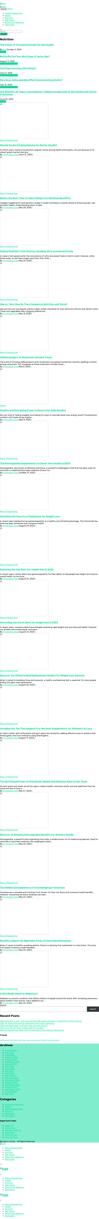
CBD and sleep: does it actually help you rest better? (24, 1026)
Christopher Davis (11, 154)
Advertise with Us (13, 1130)
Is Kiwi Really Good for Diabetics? (19, 993)
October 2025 (11, 1059)
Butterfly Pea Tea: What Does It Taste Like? (25, 56)
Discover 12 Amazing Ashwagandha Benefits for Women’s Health (37, 834)
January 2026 (11, 1057)
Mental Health (4, 1040)
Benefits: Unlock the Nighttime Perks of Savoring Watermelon (35, 940)
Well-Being (10, 20)
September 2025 (12, 1062)
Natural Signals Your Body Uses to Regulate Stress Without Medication (32, 1030)
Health (8, 15)
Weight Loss (17, 1040)
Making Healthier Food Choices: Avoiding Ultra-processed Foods (36, 251)
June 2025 (10, 1069)
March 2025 (10, 1076)
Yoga (28, 1040)
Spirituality (10, 25)
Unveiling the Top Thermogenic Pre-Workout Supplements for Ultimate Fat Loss (46, 728)
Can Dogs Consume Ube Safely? (18, 68)
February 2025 (11, 1078)
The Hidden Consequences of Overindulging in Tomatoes (32, 887)
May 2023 (9, 1094)
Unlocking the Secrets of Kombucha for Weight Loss (30, 516)
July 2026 (9, 1053)
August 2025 (11, 1064)
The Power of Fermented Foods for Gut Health (27, 44)
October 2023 (11, 1087)
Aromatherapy (36, 1040)
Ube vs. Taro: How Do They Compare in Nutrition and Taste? (33, 304)
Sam (5, 49)
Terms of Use (11, 1135)
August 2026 (11, 1050)
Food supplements (53, 1040)
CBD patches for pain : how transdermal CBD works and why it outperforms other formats (41, 1021)
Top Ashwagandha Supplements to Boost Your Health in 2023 (35, 463)
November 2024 (12, 1080)
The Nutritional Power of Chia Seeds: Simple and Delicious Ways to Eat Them (43, 781)
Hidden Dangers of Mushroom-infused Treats (26, 357)
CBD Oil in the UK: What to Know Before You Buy (22, 1028)
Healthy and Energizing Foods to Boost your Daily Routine (33, 410)
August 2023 (11, 1092)
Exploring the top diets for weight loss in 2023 (26, 569)
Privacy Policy (11, 1137)
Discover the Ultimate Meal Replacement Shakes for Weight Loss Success (42, 675)
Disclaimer (9, 1133)
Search (3, 34)
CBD (11, 1040)
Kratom (43, 1040)
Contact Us (10, 1128)
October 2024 (11, 1082)
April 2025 (9, 1073)
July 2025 (9, 1066)
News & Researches (14, 13)
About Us (9, 1126)
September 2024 (12, 1085)
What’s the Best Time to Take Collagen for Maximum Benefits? (35, 198)
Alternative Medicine (14, 22)
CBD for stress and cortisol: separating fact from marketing (27, 1023)
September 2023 (12, 1089)
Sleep (24, 1040)
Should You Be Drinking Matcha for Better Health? (28, 145)
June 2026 (10, 1055)
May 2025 (9, 1071)
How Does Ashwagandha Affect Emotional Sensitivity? (31, 80)
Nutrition (9, 18)
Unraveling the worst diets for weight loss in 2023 (29, 622)
